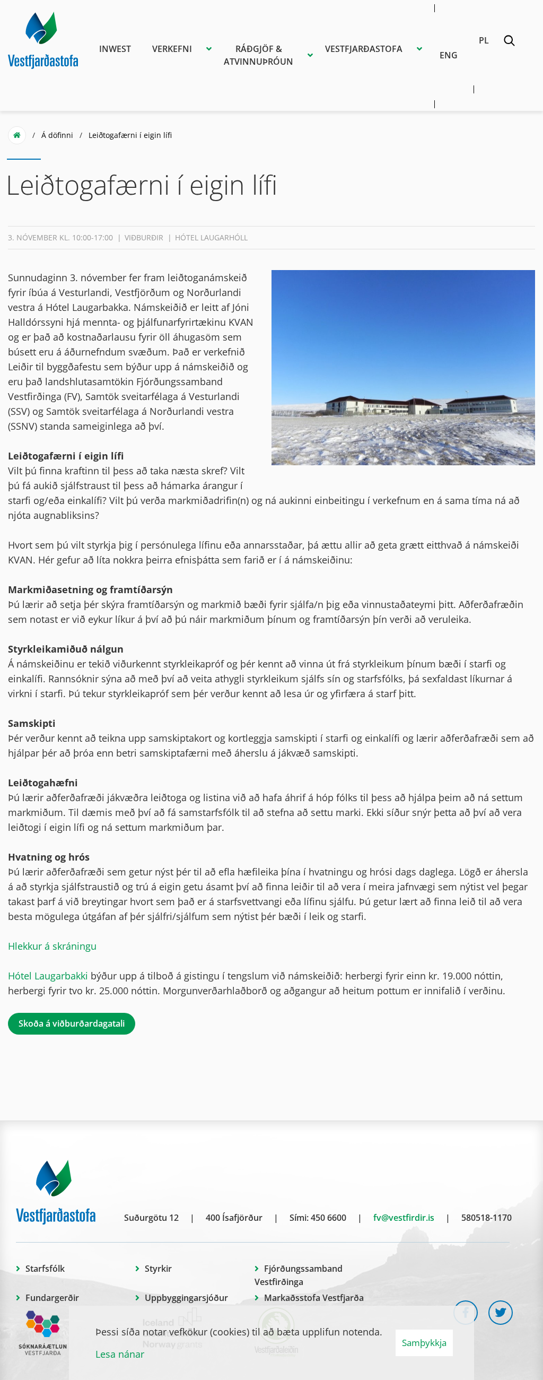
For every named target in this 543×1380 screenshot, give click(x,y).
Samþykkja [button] (424, 1342)
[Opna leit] (509, 42)
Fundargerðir (52, 1298)
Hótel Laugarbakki (48, 975)
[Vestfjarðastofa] (43, 38)
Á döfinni (57, 135)
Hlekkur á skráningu (52, 946)
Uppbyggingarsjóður (186, 1298)
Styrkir (158, 1268)
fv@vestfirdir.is (403, 1217)
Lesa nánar (119, 1354)
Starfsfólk (45, 1268)
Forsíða (17, 135)
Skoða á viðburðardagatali (72, 1023)
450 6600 (328, 1217)
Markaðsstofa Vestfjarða (314, 1298)
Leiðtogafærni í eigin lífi (130, 135)
